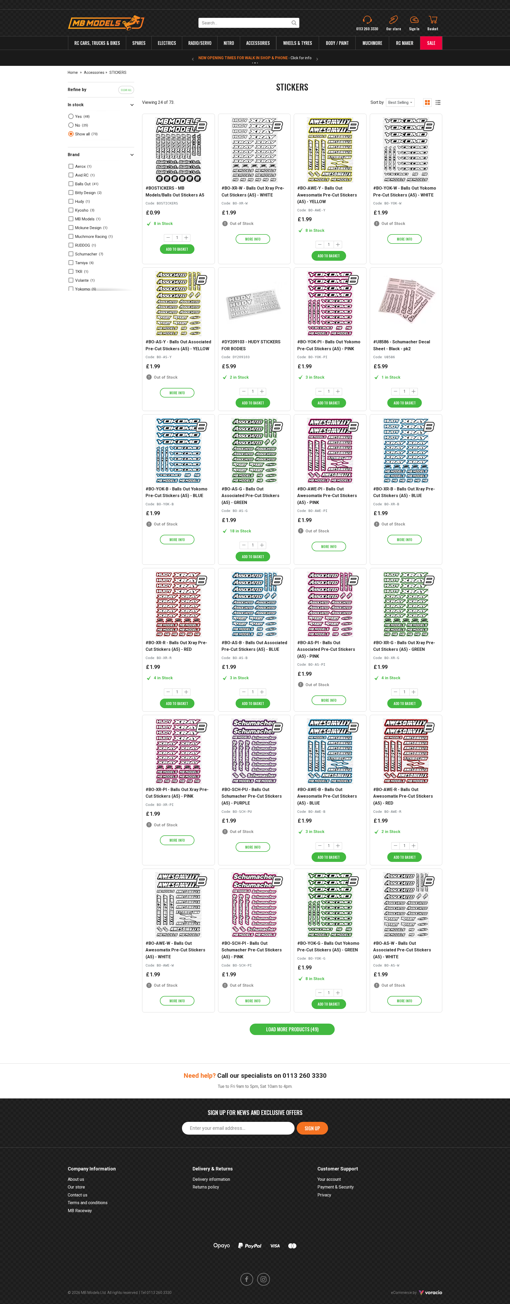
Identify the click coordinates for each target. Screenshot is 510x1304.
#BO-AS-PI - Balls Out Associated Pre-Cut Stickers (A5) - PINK (326, 649)
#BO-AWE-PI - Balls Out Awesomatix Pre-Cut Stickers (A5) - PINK (327, 495)
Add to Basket (177, 249)
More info (253, 239)
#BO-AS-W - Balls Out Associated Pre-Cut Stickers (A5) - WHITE (402, 950)
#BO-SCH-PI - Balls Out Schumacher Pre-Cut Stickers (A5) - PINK (252, 950)
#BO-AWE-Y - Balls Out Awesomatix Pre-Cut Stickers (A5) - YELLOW (327, 195)
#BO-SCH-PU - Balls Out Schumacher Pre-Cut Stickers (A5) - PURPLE (252, 796)
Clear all (126, 90)
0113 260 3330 (305, 1075)
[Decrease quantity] (168, 238)
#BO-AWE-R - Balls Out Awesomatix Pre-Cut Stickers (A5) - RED (403, 796)
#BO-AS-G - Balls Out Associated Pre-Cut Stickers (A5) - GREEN (250, 495)
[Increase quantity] (186, 238)
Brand (73, 154)
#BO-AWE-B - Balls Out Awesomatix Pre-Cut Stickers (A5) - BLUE (327, 796)
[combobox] (400, 102)
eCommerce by (410, 1292)
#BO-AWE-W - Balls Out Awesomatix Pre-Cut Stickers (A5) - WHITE (175, 950)
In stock (76, 104)
